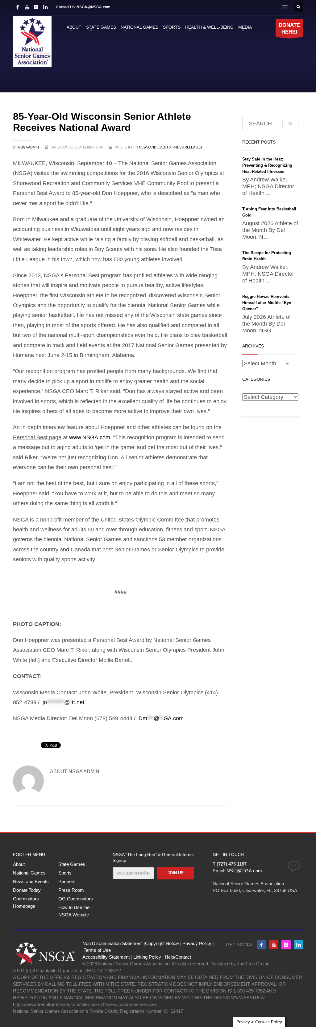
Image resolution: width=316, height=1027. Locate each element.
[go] (290, 123)
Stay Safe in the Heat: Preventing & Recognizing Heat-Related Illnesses (267, 165)
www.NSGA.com (89, 437)
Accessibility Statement (106, 957)
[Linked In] (45, 7)
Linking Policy (147, 957)
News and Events (155, 147)
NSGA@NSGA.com (93, 7)
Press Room (71, 890)
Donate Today (27, 890)
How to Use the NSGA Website (73, 911)
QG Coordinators (75, 898)
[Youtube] (273, 944)
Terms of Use (97, 950)
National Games (29, 872)
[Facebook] (17, 7)
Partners (67, 881)
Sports (65, 872)
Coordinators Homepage (26, 902)
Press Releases (187, 147)
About (19, 864)
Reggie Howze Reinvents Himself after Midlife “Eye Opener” (266, 302)
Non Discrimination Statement (112, 943)
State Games (71, 864)
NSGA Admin (29, 147)
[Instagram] (36, 7)
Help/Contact (178, 957)
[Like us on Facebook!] (261, 944)
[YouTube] (26, 7)
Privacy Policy (196, 943)
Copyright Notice (162, 943)
